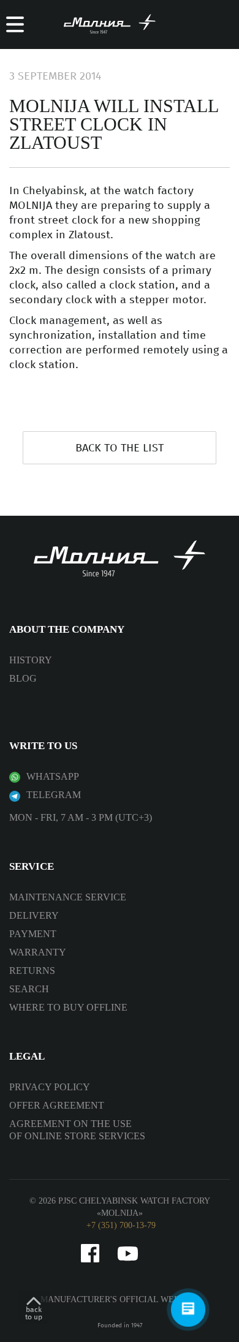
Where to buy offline (68, 1007)
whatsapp (52, 776)
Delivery (34, 915)
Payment (32, 934)
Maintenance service (67, 897)
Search (29, 989)
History (30, 660)
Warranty (37, 952)
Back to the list (119, 447)
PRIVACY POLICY (49, 1087)
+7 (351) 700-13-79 (121, 1225)
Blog (23, 678)
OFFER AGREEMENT (56, 1105)
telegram (53, 795)
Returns (32, 970)
